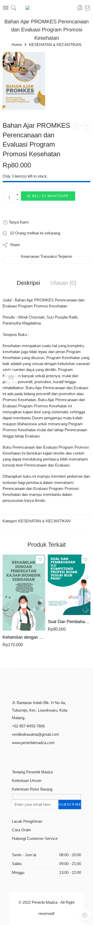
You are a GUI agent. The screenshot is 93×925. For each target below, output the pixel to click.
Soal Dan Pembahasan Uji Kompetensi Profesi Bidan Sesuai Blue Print (69, 621)
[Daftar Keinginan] (9, 59)
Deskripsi (28, 283)
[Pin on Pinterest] (49, 245)
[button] (48, 197)
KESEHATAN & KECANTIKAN (55, 45)
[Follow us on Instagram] (32, 755)
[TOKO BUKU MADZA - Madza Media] (46, 8)
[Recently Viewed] (84, 915)
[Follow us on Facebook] (14, 755)
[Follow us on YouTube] (41, 755)
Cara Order (21, 830)
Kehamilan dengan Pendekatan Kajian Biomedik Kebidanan (24, 637)
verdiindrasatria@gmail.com (35, 734)
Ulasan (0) (63, 283)
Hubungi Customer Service (35, 838)
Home (17, 45)
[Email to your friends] (70, 245)
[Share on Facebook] (39, 245)
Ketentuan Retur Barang (32, 789)
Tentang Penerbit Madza (32, 772)
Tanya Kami (18, 222)
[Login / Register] (80, 8)
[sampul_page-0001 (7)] (24, 82)
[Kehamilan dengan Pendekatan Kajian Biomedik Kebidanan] (24, 593)
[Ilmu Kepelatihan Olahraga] (76, 125)
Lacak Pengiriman (27, 821)
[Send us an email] (23, 755)
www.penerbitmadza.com (33, 743)
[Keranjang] (87, 7)
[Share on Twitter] (28, 245)
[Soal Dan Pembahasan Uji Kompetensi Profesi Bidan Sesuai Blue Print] (69, 585)
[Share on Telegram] (59, 245)
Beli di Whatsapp (50, 196)
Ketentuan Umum (27, 781)
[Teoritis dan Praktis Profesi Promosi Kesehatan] (86, 125)
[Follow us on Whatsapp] (50, 755)
